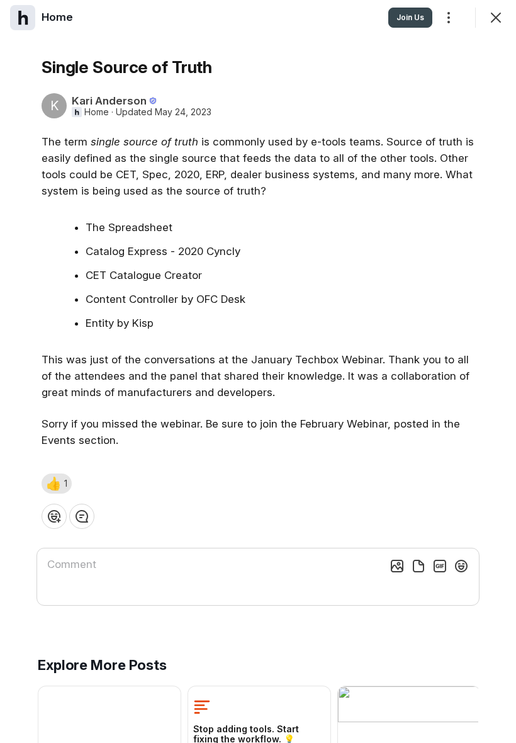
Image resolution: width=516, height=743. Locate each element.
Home (96, 112)
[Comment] (81, 516)
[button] (57, 484)
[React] (54, 516)
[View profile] (22, 17)
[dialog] (258, 371)
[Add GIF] (440, 566)
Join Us (410, 17)
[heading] (57, 17)
